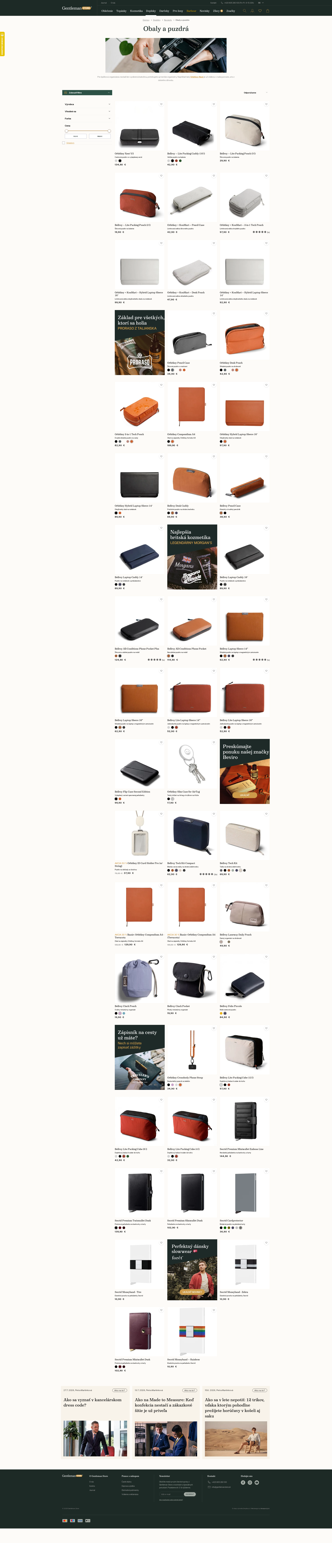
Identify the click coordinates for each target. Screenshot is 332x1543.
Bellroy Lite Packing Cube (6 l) (131, 1149)
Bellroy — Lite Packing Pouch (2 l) (133, 225)
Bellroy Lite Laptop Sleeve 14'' (183, 720)
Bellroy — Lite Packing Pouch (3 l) (238, 153)
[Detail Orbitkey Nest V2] (140, 126)
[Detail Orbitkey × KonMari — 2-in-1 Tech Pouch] (245, 197)
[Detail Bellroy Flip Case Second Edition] (140, 764)
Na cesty (168, 20)
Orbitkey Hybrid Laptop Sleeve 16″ (239, 434)
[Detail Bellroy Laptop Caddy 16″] (245, 549)
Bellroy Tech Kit (228, 863)
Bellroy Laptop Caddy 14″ (129, 577)
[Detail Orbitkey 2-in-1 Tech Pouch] (140, 406)
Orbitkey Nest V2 (124, 153)
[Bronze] (172, 513)
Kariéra (92, 1486)
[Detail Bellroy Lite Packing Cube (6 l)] (140, 1121)
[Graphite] (172, 370)
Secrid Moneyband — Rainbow (183, 1359)
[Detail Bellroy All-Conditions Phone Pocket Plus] (140, 621)
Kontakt (213, 3)
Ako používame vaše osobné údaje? (171, 1500)
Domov (146, 20)
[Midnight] (225, 513)
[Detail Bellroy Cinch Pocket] (192, 978)
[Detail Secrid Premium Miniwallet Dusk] (140, 1332)
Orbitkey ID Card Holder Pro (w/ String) (139, 865)
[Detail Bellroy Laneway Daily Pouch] (245, 907)
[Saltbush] (180, 870)
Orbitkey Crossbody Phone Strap (185, 1077)
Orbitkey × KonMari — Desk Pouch (186, 292)
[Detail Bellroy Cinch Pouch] (140, 978)
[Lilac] (120, 1013)
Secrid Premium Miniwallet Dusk (132, 1359)
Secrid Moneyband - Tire (128, 1292)
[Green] (225, 1227)
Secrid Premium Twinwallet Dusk (133, 1220)
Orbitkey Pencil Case (178, 362)
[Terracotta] (184, 370)
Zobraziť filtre (75, 92)
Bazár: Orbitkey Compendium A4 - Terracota (139, 936)
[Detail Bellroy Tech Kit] (245, 835)
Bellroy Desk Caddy (178, 505)
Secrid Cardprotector (231, 1220)
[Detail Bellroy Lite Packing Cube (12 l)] (245, 1050)
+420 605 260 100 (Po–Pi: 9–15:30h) (239, 3)
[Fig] (225, 942)
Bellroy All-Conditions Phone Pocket (186, 648)
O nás (113, 3)
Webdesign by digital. (260, 1508)
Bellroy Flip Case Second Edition (132, 791)
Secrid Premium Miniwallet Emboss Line (241, 1149)
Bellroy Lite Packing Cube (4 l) (183, 1149)
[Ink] (120, 656)
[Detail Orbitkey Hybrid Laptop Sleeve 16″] (245, 406)
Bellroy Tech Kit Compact (181, 863)
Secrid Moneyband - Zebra (234, 1292)
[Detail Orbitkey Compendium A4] (192, 406)
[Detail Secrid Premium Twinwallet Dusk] (140, 1193)
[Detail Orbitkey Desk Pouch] (245, 335)
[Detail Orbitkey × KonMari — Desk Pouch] (192, 265)
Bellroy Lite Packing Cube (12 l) (237, 1077)
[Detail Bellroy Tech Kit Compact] (192, 835)
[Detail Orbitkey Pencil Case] (192, 335)
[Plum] (176, 370)
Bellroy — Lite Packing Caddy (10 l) (186, 153)
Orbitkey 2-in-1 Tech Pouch (129, 434)
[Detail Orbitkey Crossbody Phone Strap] (192, 1050)
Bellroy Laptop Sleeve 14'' (234, 648)
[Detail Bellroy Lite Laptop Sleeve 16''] (245, 692)
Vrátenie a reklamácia (130, 1494)
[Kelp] (229, 1227)
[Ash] (116, 160)
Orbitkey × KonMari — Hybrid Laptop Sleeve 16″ (139, 294)
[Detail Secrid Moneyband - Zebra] (245, 1264)
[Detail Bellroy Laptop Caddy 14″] (140, 549)
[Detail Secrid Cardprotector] (245, 1193)
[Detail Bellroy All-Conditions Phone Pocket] (192, 621)
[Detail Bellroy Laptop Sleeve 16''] (140, 692)
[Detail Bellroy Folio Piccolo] (245, 978)
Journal (104, 3)
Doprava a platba (128, 1486)
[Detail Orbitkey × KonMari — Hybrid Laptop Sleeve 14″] (245, 265)
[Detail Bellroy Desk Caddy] (192, 478)
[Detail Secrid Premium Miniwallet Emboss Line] (245, 1121)
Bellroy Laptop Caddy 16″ (234, 577)
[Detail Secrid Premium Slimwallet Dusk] (192, 1193)
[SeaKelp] (229, 942)
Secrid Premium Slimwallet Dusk (185, 1220)
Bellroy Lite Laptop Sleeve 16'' (236, 720)
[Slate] (124, 584)
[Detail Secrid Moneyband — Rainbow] (192, 1332)
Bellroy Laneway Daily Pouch (235, 934)
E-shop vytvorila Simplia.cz (241, 1508)
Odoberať (190, 1494)
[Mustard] (221, 1013)
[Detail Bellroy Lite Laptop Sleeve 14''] (192, 692)
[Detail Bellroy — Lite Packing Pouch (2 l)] (140, 197)
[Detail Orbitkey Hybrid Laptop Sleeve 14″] (140, 478)
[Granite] (172, 799)
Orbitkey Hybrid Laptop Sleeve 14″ (134, 505)
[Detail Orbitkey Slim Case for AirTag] (192, 764)
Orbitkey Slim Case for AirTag (183, 791)
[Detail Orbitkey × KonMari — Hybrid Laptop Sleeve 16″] (140, 265)
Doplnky (156, 20)
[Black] (120, 160)
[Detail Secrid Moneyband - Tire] (140, 1264)
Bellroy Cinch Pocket (178, 1006)
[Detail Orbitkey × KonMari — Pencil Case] (192, 197)
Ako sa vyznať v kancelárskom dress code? (93, 1402)
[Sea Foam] (124, 1013)
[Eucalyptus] (232, 870)
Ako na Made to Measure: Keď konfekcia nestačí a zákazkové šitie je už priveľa (164, 1405)
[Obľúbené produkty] (260, 11)
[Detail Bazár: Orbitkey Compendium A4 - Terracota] (140, 907)
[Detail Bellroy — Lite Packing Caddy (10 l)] (192, 126)
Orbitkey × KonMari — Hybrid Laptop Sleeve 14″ (244, 294)
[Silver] (236, 1227)
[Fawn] (221, 942)
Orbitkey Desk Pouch (231, 362)
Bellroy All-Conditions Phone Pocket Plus (137, 648)
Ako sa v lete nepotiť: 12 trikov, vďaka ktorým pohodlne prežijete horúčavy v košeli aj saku (234, 1408)
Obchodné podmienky (130, 1490)
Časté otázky (127, 1482)
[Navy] (176, 513)
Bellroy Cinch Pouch (125, 1006)
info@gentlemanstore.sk (221, 1487)
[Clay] (176, 160)
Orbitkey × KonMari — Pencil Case (185, 225)
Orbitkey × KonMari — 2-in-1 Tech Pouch (241, 225)
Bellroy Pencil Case (230, 505)
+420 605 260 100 (219, 1482)
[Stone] (176, 1084)
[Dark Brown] (124, 1227)
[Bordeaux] (120, 1227)
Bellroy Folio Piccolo (231, 1006)
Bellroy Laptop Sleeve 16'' (129, 720)
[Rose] (180, 370)
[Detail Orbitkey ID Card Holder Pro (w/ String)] (140, 835)
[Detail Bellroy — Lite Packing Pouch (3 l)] (245, 126)
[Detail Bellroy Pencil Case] (245, 478)
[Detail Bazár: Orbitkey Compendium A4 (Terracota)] (192, 907)
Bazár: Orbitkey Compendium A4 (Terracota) (191, 936)
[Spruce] (180, 160)
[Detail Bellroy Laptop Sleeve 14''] (245, 621)
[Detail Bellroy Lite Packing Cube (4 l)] (192, 1121)
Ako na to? (119, 1390)
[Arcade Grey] (221, 870)
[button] (161, 104)
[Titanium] (240, 1227)
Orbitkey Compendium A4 (181, 434)
